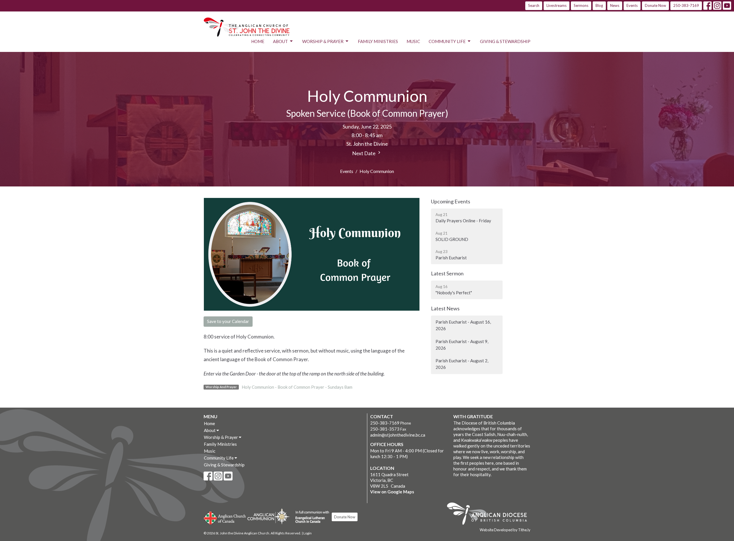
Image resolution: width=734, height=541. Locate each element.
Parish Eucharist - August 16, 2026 (463, 325)
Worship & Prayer (322, 41)
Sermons (581, 5)
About (280, 41)
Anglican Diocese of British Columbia (489, 515)
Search (533, 5)
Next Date (364, 153)
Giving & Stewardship (505, 41)
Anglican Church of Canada (225, 517)
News (614, 5)
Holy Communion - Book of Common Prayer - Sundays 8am (297, 387)
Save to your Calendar (228, 321)
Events (632, 5)
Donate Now (655, 5)
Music (413, 41)
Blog (599, 5)
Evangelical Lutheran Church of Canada (310, 517)
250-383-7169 (686, 5)
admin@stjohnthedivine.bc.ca (397, 434)
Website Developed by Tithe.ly (505, 530)
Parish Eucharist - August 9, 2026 (462, 345)
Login (307, 533)
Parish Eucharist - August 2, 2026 (462, 364)
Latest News (445, 308)
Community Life (447, 41)
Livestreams (556, 5)
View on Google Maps (392, 491)
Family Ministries (378, 41)
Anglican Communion (268, 516)
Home (257, 41)
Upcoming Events (450, 201)
